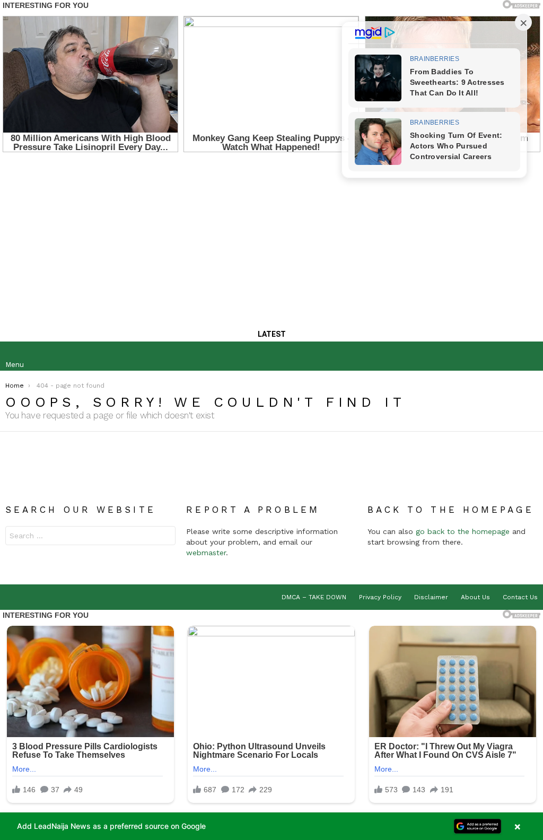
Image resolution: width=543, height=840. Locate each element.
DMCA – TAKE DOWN (314, 597)
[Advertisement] (271, 237)
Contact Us (520, 597)
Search (165, 537)
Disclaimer (431, 597)
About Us (475, 597)
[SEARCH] (529, 356)
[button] (271, 826)
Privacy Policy (380, 597)
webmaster (206, 552)
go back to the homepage (463, 531)
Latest (272, 334)
